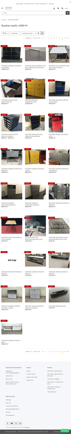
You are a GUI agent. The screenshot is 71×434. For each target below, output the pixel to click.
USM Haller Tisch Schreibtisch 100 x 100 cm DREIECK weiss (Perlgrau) (35, 66)
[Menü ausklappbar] (2, 7)
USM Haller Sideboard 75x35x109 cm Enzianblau (58, 101)
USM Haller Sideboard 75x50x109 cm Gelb (34, 169)
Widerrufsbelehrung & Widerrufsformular (12, 383)
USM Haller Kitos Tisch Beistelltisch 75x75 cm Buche (11, 238)
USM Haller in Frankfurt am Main (55, 383)
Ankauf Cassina (30, 374)
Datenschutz (9, 376)
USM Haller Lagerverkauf (54, 371)
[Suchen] (68, 13)
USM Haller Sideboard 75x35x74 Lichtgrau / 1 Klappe (10, 307)
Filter (5, 33)
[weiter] (68, 37)
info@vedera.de (43, 3)
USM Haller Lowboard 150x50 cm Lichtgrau (34, 272)
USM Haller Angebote (53, 379)
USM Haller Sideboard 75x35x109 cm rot (58, 135)
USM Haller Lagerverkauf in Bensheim (55, 375)
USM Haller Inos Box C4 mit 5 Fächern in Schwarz (9, 135)
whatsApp (51, 3)
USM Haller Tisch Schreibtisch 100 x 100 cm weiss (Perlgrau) (59, 66)
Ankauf (28, 371)
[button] (54, 8)
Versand (27, 427)
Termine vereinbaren (12, 406)
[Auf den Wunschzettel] (19, 47)
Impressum (9, 379)
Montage (8, 400)
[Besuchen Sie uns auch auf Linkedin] (20, 423)
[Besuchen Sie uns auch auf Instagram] (16, 423)
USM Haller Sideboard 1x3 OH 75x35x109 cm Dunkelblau (33, 135)
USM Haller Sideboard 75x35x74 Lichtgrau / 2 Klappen (34, 307)
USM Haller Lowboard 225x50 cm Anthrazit (58, 272)
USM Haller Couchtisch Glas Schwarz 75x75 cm (9, 101)
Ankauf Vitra (30, 380)
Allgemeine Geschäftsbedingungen (12, 372)
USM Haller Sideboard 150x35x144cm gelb (31, 101)
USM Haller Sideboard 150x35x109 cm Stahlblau (11, 66)
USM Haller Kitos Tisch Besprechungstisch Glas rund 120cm (33, 238)
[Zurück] (42, 37)
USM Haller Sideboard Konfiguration (53, 388)
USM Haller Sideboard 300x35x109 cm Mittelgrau (59, 169)
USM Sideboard (51, 392)
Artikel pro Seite (27, 33)
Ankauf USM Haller (31, 377)
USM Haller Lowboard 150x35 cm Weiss (10, 341)
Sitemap (8, 412)
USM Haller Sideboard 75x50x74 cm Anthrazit (11, 272)
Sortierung (14, 33)
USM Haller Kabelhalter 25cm (57, 306)
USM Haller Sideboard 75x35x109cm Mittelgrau (8, 204)
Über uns (8, 403)
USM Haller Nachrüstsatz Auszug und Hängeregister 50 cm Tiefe (58, 238)
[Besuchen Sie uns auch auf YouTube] (12, 423)
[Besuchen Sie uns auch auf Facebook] (7, 423)
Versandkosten (10, 415)
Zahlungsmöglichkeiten (12, 409)
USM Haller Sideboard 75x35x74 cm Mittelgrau (11, 169)
